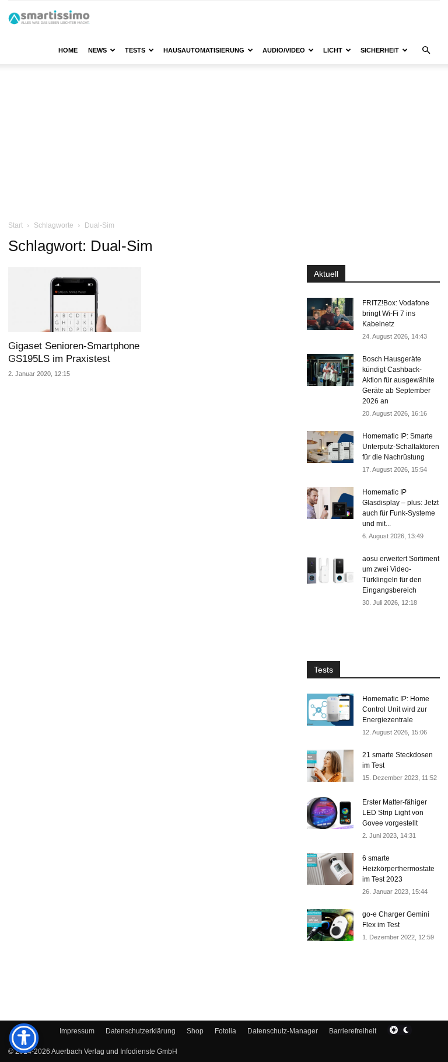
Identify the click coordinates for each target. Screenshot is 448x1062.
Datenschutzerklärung (141, 1031)
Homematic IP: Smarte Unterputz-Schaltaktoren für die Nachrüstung (400, 446)
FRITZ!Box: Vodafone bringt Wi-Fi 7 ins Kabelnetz (395, 313)
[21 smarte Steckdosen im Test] (330, 766)
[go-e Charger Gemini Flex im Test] (330, 925)
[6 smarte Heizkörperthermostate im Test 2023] (330, 869)
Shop (195, 1031)
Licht (332, 50)
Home (68, 50)
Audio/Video (283, 50)
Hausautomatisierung (203, 50)
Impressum (77, 1031)
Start (15, 225)
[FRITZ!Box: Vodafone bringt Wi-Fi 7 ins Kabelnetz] (330, 314)
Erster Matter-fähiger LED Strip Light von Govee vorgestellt (394, 812)
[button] (426, 50)
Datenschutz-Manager (282, 1031)
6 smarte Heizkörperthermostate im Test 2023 (398, 868)
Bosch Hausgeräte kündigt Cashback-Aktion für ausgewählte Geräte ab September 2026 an (398, 380)
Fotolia (225, 1031)
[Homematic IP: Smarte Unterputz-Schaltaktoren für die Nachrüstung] (330, 447)
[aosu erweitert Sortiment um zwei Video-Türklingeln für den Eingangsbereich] (330, 569)
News (97, 50)
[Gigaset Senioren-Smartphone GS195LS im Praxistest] (74, 299)
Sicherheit (379, 50)
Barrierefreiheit (352, 1031)
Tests (135, 50)
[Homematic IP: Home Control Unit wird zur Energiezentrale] (330, 710)
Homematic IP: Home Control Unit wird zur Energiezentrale (395, 709)
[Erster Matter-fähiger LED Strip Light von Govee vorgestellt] (330, 813)
